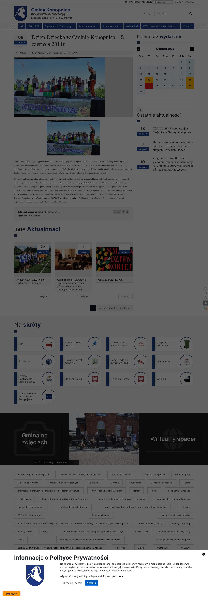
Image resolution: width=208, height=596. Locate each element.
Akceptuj (91, 582)
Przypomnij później (72, 582)
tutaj (120, 576)
